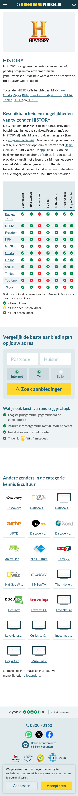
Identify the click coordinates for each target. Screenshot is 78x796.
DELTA (67, 95)
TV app (40, 150)
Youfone (11, 280)
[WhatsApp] (28, 734)
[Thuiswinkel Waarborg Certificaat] (17, 758)
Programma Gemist (21, 140)
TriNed (7, 100)
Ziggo (17, 95)
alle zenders (32, 675)
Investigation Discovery (64, 635)
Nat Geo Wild (14, 584)
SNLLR (18, 100)
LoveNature (64, 610)
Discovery (14, 508)
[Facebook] (49, 734)
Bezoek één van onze (43, 744)
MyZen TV (39, 584)
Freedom (36, 95)
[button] (4, 4)
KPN (25, 95)
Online (60, 90)
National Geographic (39, 508)
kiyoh (15, 712)
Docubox (14, 610)
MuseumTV (39, 661)
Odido (7, 95)
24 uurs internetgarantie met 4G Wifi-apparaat (40, 426)
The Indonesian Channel (64, 584)
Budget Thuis (52, 95)
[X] (39, 734)
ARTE (14, 533)
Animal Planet (14, 559)
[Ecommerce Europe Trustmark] (29, 758)
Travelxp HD (39, 610)
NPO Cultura (39, 559)
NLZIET (32, 100)
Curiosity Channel (39, 635)
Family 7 (64, 559)
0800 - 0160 (41, 725)
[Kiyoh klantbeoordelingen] (41, 758)
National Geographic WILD (64, 508)
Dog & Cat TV (14, 661)
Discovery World (64, 533)
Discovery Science (39, 533)
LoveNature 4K (14, 635)
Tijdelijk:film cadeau (28, 438)
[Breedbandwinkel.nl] (39, 4)
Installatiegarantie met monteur (30, 432)
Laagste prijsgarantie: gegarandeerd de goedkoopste (34, 417)
